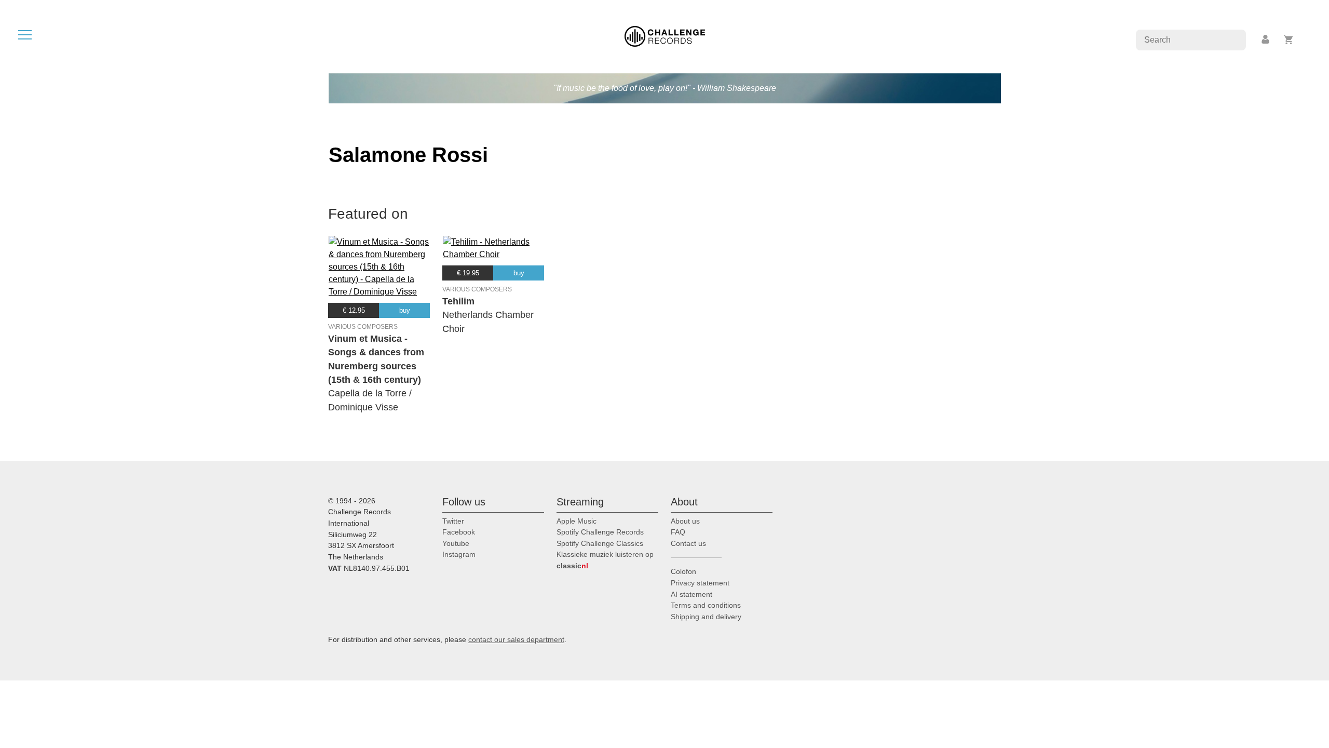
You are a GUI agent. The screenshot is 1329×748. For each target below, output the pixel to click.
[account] (1266, 39)
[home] (665, 35)
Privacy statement (700, 583)
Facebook (458, 532)
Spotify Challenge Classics (600, 543)
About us (685, 521)
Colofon (683, 571)
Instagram (459, 554)
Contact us (688, 543)
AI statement (691, 594)
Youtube (455, 543)
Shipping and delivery (706, 616)
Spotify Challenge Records (600, 532)
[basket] (1288, 39)
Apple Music (576, 521)
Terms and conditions (706, 605)
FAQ (678, 532)
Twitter (453, 521)
